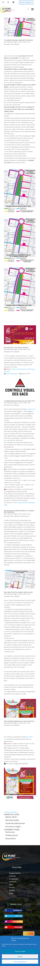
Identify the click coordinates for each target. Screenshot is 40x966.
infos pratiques (14, 44)
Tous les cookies (20, 951)
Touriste (12, 887)
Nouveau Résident (15, 873)
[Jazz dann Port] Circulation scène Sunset (18, 592)
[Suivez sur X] (8, 2)
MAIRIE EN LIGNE (11, 814)
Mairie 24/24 (11, 817)
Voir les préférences (20, 962)
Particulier (10, 832)
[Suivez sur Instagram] (13, 2)
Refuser (20, 956)
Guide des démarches (15, 823)
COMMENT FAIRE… (12, 829)
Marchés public (12, 820)
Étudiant (12, 890)
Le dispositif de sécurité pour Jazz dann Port (19, 401)
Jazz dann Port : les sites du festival (16, 348)
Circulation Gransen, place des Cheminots (18, 40)
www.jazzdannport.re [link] (13, 373)
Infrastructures (24, 516)
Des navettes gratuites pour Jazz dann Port (19, 721)
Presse (11, 893)
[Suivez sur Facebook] (3, 2)
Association (10, 838)
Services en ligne (13, 826)
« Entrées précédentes (10, 812)
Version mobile (25, 2)
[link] (31, 409)
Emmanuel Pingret (11, 42)
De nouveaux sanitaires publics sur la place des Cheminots (19, 511)
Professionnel (11, 835)
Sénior (11, 885)
